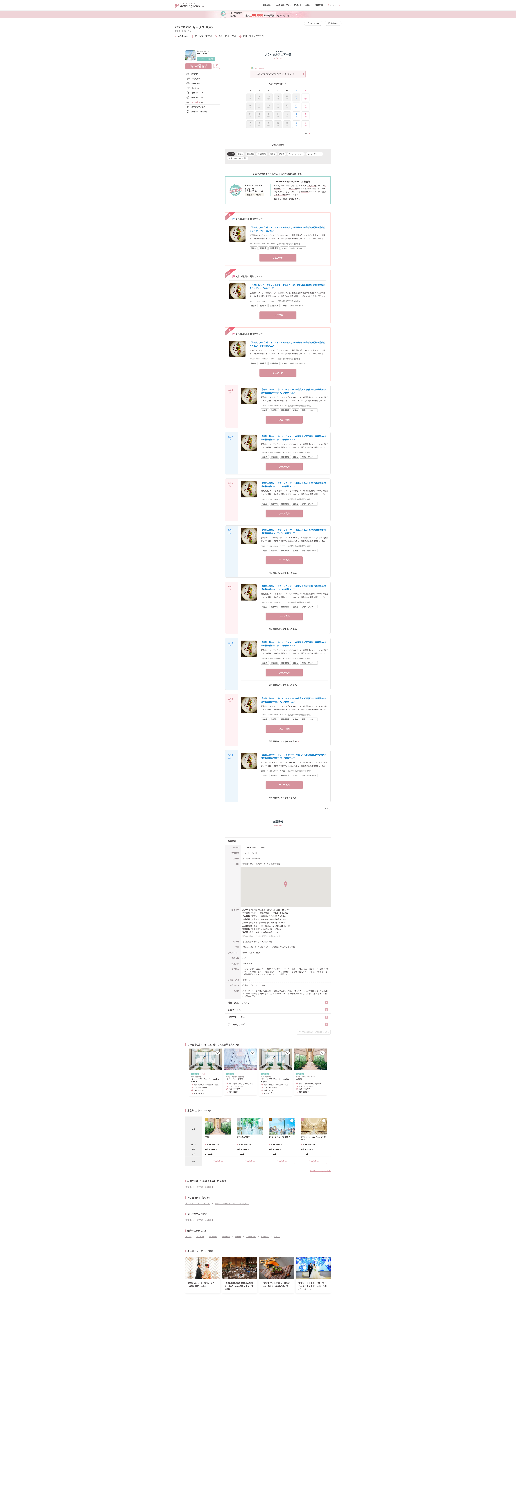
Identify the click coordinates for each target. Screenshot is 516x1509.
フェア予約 (278, 257)
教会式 (245, 952)
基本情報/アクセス (198, 107)
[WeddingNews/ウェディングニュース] (187, 6)
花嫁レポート (197, 93)
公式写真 (196, 79)
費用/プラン (197, 97)
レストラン (187, 31)
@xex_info (246, 979)
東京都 (177, 31)
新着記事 (319, 5)
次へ (306, 133)
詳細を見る (250, 1161)
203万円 (260, 36)
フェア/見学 (197, 102)
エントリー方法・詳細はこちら (287, 199)
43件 (186, 36)
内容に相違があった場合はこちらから (315, 1032)
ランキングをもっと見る (320, 1170)
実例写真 (196, 83)
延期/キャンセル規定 (199, 111)
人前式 (252, 952)
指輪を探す (267, 5)
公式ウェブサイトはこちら (253, 985)
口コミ (195, 88)
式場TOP (194, 74)
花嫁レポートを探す (302, 5)
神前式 (258, 952)
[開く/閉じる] (326, 1002)
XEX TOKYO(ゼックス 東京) (194, 27)
